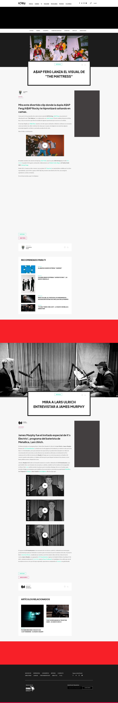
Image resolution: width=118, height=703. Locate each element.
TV (41, 4)
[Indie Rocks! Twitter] (81, 3)
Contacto (60, 673)
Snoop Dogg (25, 165)
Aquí (27, 467)
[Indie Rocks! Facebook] (79, 3)
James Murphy (21, 427)
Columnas (68, 4)
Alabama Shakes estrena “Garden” (50, 268)
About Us (54, 675)
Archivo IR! (28, 673)
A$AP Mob (43, 160)
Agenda (37, 4)
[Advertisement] (59, 17)
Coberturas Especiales (56, 30)
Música (31, 4)
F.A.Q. (60, 675)
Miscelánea (54, 4)
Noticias (31, 30)
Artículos (74, 30)
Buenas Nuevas (83, 30)
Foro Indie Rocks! (45, 675)
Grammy (59, 561)
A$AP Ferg (20, 96)
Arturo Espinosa (25, 422)
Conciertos (45, 30)
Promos (61, 4)
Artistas (53, 673)
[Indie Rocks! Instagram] (84, 3)
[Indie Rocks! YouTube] (86, 3)
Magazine (46, 4)
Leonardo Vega (25, 92)
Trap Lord (48, 168)
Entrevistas (67, 30)
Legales (36, 675)
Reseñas (38, 30)
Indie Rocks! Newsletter (73, 685)
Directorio (28, 675)
